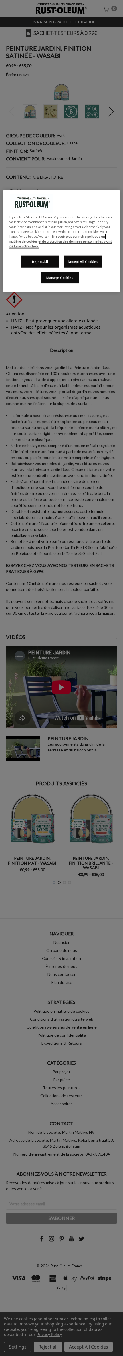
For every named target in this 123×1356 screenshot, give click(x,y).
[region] (61, 241)
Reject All (40, 261)
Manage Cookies (59, 277)
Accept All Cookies (83, 261)
